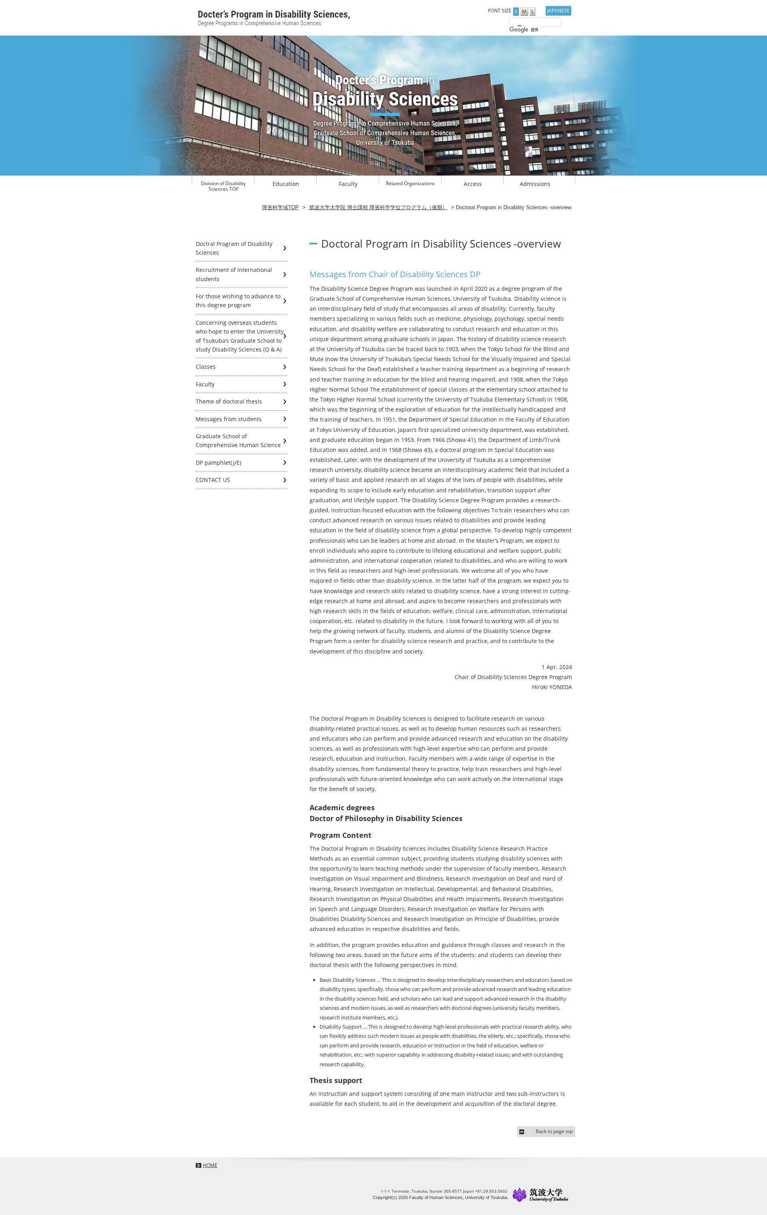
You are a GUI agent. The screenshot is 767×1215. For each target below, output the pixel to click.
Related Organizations (410, 183)
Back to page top (554, 1131)
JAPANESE (558, 10)
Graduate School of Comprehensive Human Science (238, 440)
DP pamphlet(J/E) (218, 462)
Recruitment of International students (234, 274)
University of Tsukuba (540, 1195)
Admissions (535, 184)
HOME (210, 1165)
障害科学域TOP (280, 207)
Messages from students (229, 419)
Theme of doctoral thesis (229, 401)
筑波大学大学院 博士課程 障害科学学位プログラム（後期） (378, 207)
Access (473, 184)
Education (285, 184)
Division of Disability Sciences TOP (223, 186)
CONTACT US (213, 480)
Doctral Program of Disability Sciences (234, 248)
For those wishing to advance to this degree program (238, 300)
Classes (206, 366)
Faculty (348, 184)
